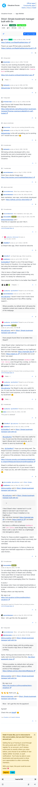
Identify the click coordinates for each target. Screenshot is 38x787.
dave (4, 412)
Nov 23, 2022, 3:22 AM (19, 412)
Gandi (12, 717)
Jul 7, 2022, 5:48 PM (21, 243)
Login (12, 772)
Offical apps (31, 3)
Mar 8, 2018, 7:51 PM (24, 39)
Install (34, 8)
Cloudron (6, 717)
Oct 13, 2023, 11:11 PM (24, 635)
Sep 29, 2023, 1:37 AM (13, 567)
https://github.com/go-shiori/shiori (18, 199)
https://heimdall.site (25, 352)
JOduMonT (6, 243)
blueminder (6, 62)
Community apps (29, 5)
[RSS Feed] (23, 28)
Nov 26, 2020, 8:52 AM (25, 194)
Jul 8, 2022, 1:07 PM (12, 327)
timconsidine (7, 216)
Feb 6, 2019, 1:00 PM (21, 149)
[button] (3, 784)
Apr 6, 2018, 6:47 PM (22, 85)
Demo (24, 8)
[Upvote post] (32, 53)
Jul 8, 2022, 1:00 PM (25, 293)
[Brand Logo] (4, 5)
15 (35, 53)
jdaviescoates (7, 635)
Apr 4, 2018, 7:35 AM (22, 62)
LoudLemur (9, 237)
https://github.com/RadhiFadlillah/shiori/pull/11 (18, 48)
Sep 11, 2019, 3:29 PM (25, 172)
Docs (29, 8)
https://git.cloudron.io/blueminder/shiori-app (16, 75)
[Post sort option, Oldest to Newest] (3, 34)
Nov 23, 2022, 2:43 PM (22, 485)
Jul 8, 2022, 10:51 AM (22, 259)
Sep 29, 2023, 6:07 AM (25, 615)
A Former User (7, 101)
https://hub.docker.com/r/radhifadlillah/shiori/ (17, 177)
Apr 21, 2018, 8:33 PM (24, 101)
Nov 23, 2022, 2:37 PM (22, 426)
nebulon (5, 39)
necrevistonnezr (8, 172)
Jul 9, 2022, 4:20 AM (22, 385)
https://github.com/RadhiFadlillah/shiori (14, 42)
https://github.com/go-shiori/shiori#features (18, 671)
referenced (15, 237)
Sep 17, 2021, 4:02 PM (28, 216)
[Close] (34, 734)
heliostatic (6, 85)
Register (6, 772)
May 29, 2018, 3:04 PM (22, 130)
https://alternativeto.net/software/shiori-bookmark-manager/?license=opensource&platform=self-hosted (18, 111)
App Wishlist (22, 25)
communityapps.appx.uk (7, 228)
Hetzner (18, 717)
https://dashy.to (11, 354)
